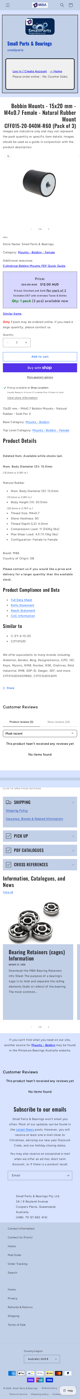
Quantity (8, 334)
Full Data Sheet (21, 600)
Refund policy (49, 1388)
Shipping (13, 1316)
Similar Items (12, 313)
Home (12, 1246)
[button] (7, 5)
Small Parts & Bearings (25, 1388)
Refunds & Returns (20, 1307)
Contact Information (21, 1228)
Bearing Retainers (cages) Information (37, 955)
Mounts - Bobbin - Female (36, 252)
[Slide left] (31, 229)
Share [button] (11, 688)
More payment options (40, 377)
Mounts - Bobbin (37, 422)
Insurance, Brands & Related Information (34, 819)
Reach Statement (23, 610)
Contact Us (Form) (20, 1237)
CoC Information (23, 616)
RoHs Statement (22, 605)
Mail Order (15, 1255)
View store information (22, 398)
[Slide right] (48, 229)
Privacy (12, 1298)
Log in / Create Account (30, 71)
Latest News (25, 1129)
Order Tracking (17, 1264)
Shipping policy (40, 1394)
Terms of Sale (17, 1325)
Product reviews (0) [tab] (21, 721)
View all (8, 892)
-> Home (56, 71)
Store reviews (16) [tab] (58, 721)
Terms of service (18, 1394)
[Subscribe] (67, 1175)
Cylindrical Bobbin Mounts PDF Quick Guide (34, 266)
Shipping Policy (17, 810)
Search (12, 1272)
